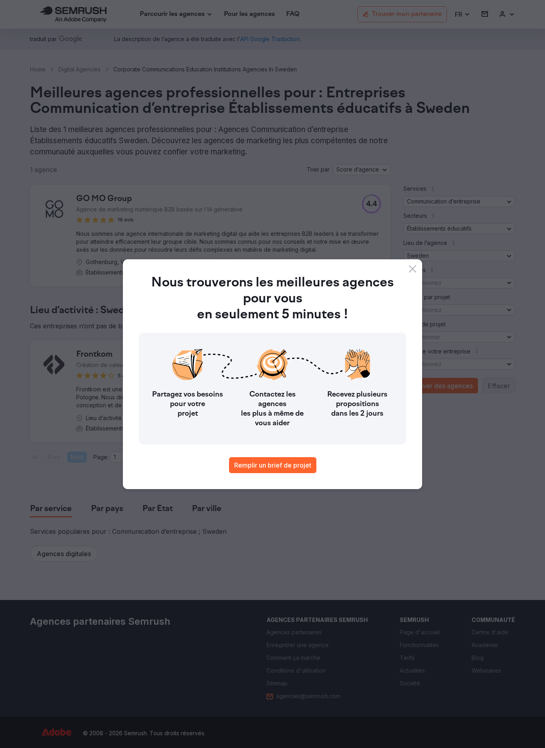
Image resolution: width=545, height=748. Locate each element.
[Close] (412, 268)
